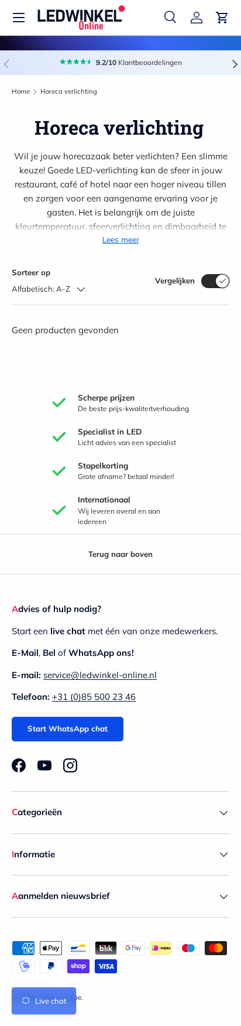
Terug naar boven (120, 554)
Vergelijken (175, 280)
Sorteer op (31, 272)
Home (21, 91)
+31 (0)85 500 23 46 (94, 696)
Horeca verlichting (68, 91)
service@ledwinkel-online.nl (100, 674)
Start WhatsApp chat (67, 728)
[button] (222, 17)
